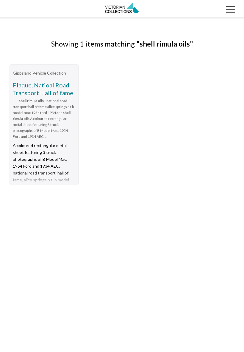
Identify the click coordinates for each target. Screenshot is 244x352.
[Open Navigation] (213, 8)
